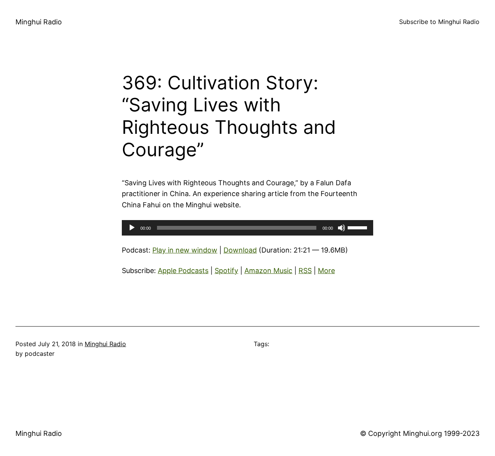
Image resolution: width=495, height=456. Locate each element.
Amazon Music (268, 270)
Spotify (226, 270)
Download (240, 250)
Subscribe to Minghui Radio (439, 22)
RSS (305, 270)
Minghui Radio (38, 22)
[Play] (132, 228)
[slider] (358, 227)
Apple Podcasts (183, 270)
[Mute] (341, 228)
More (326, 270)
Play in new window (184, 250)
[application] (247, 228)
